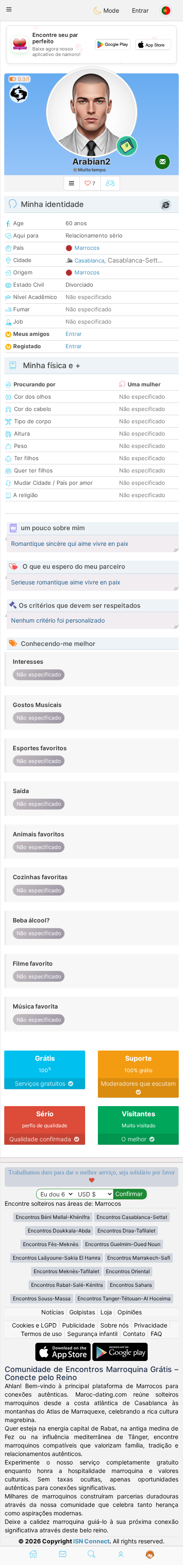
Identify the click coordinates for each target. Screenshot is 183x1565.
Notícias (52, 1312)
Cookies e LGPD (34, 1325)
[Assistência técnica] (150, 1554)
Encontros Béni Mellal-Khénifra (53, 1217)
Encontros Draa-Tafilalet (126, 1230)
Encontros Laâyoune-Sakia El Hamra (56, 1258)
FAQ (156, 1333)
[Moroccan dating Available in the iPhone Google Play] (120, 1346)
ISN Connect (91, 1541)
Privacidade (150, 1325)
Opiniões (129, 1312)
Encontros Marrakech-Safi (138, 1258)
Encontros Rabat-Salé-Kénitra (67, 1285)
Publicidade (78, 1325)
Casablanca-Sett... (135, 260)
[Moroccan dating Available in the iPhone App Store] (63, 1346)
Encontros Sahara (131, 1285)
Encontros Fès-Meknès (50, 1244)
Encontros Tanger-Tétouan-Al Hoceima (124, 1298)
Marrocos (87, 247)
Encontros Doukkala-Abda (59, 1230)
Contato (134, 1333)
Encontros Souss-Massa (42, 1298)
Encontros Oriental (128, 1271)
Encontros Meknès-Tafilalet (66, 1271)
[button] (9, 9)
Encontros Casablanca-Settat (132, 1217)
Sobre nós (114, 1325)
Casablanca (89, 260)
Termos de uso (41, 1333)
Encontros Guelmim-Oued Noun (122, 1244)
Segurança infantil (92, 1333)
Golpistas (82, 1312)
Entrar (140, 10)
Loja (106, 1312)
